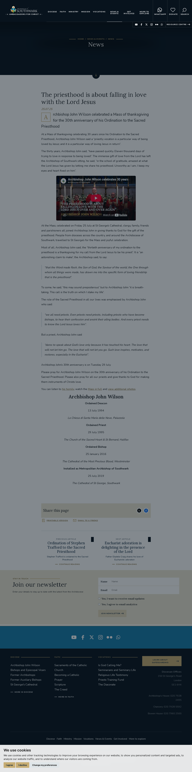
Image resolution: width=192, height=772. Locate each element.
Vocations (99, 11)
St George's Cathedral (24, 684)
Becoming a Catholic (66, 675)
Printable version (57, 520)
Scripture (60, 684)
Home (81, 39)
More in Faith (66, 697)
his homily (68, 389)
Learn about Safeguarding (160, 661)
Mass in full (95, 389)
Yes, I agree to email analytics (119, 604)
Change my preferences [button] (44, 765)
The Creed (60, 689)
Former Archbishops (22, 675)
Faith (63, 11)
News (111, 39)
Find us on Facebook (141, 24)
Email (104, 590)
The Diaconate (107, 684)
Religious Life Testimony (113, 675)
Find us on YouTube (136, 24)
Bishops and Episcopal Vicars (28, 670)
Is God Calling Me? (109, 665)
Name (104, 581)
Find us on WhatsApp (162, 24)
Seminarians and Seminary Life (117, 670)
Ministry (73, 11)
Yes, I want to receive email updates (123, 598)
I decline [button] (22, 765)
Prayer (58, 680)
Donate (173, 14)
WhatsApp (160, 14)
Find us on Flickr (157, 24)
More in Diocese (24, 692)
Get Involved (129, 12)
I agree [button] (9, 765)
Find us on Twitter (146, 24)
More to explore (144, 12)
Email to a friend (88, 520)
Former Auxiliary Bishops (25, 680)
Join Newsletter (110, 613)
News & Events (114, 12)
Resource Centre (176, 24)
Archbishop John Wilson (25, 665)
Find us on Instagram (151, 24)
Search (185, 14)
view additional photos (121, 389)
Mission (85, 11)
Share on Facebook (146, 510)
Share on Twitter (139, 510)
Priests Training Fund (111, 680)
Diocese (52, 11)
